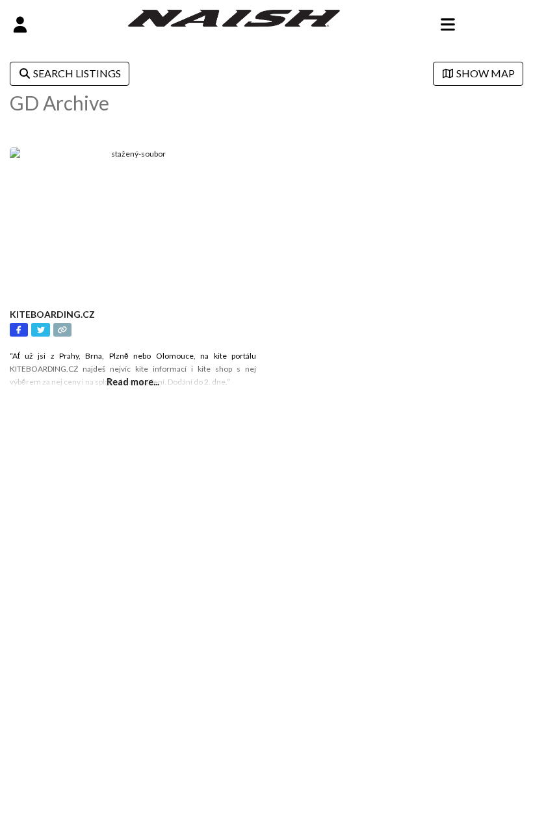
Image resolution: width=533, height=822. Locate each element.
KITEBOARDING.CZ (52, 314)
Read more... (133, 381)
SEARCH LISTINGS (76, 73)
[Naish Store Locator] (234, 17)
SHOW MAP (484, 73)
